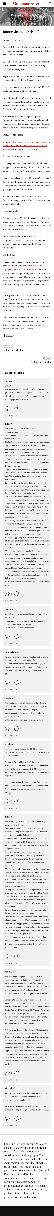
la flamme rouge (27, 3)
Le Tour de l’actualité (13, 350)
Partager (10, 335)
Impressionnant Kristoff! (21, 31)
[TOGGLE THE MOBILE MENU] (4, 3)
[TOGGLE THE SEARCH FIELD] (49, 3)
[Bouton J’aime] (7, 408)
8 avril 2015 (12, 963)
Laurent (7, 40)
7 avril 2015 (19, 40)
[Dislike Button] (16, 408)
